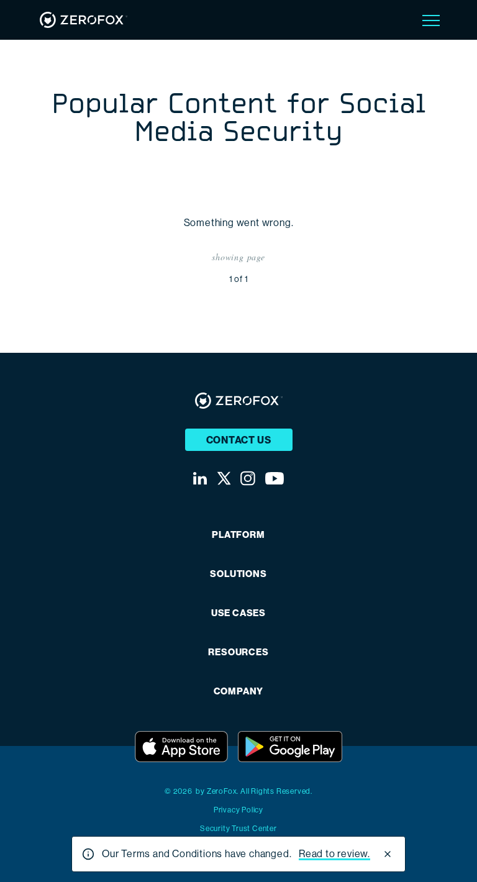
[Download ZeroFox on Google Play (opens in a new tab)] (290, 746)
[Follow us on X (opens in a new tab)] (223, 478)
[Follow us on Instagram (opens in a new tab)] (247, 478)
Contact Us (238, 440)
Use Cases (238, 613)
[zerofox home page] (83, 19)
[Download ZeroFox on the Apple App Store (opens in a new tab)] (181, 746)
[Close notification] (387, 854)
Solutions (238, 574)
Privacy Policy (238, 810)
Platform (238, 535)
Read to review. (334, 854)
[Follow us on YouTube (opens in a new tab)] (274, 478)
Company (239, 691)
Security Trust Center (238, 828)
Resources (238, 652)
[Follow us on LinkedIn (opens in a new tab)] (200, 478)
